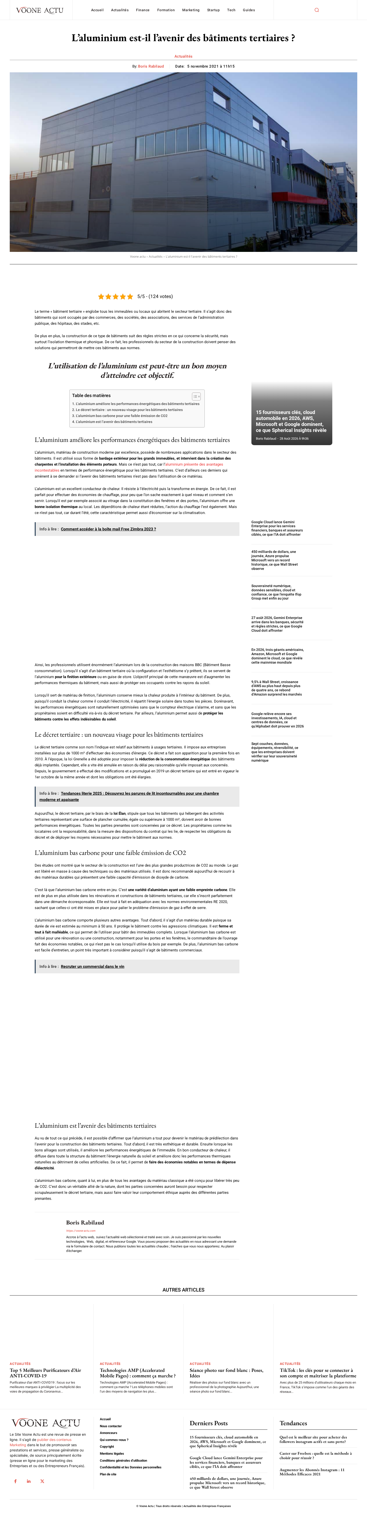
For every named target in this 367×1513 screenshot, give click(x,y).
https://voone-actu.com (80, 1230)
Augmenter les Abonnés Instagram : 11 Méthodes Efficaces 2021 (312, 1472)
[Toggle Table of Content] (193, 396)
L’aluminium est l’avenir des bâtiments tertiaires (114, 422)
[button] (316, 10)
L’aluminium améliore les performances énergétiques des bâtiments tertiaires (137, 404)
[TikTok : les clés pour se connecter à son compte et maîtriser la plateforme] (319, 1331)
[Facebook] (15, 1481)
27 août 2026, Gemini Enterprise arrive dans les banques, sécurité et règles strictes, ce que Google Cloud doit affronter (277, 624)
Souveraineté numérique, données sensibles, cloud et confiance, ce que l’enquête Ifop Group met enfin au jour (276, 592)
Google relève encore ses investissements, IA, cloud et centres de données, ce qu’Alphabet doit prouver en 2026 (277, 720)
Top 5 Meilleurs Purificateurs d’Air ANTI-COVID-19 (45, 1373)
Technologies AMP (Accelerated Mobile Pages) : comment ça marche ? (138, 1373)
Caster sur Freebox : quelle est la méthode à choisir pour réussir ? (316, 1455)
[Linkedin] (28, 1481)
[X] (42, 1481)
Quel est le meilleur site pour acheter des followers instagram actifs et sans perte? (313, 1439)
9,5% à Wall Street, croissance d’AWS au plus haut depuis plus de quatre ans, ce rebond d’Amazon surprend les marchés (276, 688)
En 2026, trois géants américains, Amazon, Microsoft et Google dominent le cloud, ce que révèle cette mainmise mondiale (277, 656)
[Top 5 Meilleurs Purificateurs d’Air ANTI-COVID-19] (48, 1331)
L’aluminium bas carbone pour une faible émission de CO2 (122, 416)
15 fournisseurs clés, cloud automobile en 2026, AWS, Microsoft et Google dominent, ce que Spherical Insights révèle (291, 421)
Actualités (184, 56)
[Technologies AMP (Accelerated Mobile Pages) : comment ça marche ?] (138, 1331)
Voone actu (138, 256)
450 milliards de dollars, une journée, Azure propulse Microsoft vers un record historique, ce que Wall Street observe (274, 560)
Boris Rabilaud (151, 66)
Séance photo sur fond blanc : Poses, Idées (226, 1373)
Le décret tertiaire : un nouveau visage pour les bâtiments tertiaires (129, 410)
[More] (171, 271)
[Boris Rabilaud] (47, 1235)
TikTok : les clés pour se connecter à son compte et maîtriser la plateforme (318, 1373)
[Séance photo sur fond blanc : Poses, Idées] (228, 1331)
